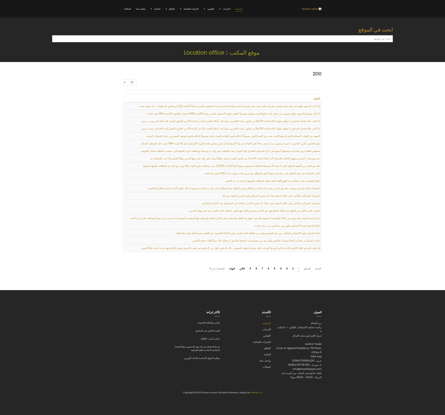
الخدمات (226, 8)
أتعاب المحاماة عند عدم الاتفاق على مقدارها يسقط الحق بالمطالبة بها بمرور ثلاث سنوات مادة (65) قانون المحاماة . (262, 173)
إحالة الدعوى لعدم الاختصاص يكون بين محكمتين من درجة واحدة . (287, 225)
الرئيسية (239, 8)
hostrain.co (256, 392)
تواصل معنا (140, 8)
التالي (242, 268)
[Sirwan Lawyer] (312, 9)
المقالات (127, 8)
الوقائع (172, 8)
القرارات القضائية (191, 8)
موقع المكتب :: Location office (222, 52)
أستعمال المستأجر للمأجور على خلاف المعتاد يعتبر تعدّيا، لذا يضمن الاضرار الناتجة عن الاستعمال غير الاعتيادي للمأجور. (260, 203)
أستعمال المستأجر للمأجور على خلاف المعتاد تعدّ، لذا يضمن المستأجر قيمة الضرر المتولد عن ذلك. (271, 196)
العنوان (316, 98)
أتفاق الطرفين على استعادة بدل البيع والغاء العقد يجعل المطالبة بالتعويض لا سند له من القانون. (272, 181)
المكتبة (157, 8)
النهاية (232, 268)
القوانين (210, 8)
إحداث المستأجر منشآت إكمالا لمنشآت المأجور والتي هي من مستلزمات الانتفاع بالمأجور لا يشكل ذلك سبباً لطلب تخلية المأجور (256, 240)
